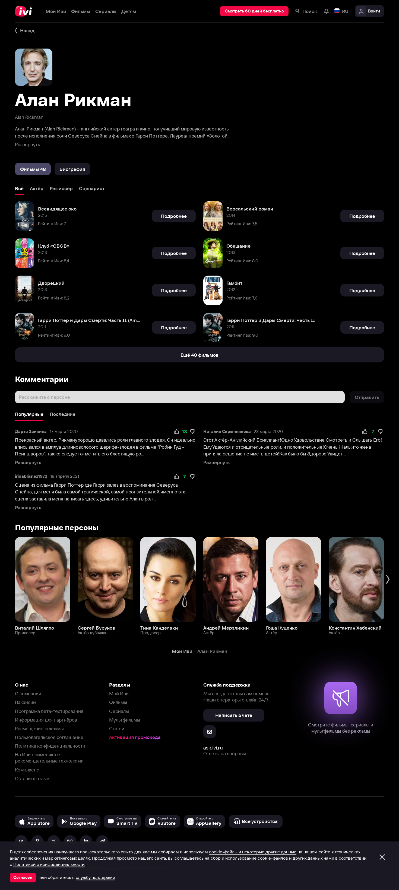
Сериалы (119, 711)
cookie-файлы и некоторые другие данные (252, 851)
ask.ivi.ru (213, 748)
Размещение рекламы (39, 728)
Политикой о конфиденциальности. (49, 864)
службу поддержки (95, 877)
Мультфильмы (124, 719)
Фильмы (118, 702)
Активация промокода (135, 737)
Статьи (116, 728)
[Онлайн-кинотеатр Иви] (25, 11)
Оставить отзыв (32, 778)
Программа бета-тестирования (49, 711)
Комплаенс (27, 769)
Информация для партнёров (46, 719)
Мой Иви (119, 693)
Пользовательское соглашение (49, 737)
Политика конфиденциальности (50, 745)
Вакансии (25, 702)
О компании (28, 693)
